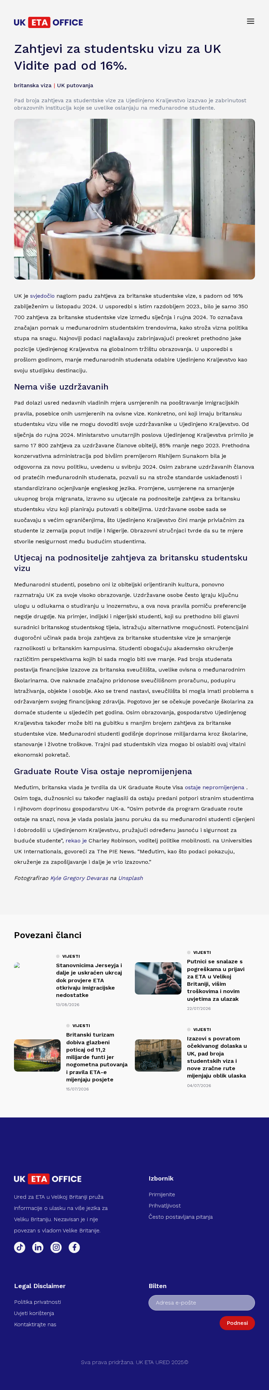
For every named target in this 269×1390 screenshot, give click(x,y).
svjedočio (42, 296)
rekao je (76, 840)
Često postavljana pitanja (181, 1216)
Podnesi (237, 1323)
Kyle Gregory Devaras (79, 878)
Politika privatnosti (37, 1302)
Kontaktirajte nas (35, 1324)
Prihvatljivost (165, 1205)
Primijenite (162, 1194)
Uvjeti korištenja (34, 1313)
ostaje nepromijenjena (214, 787)
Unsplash (130, 878)
